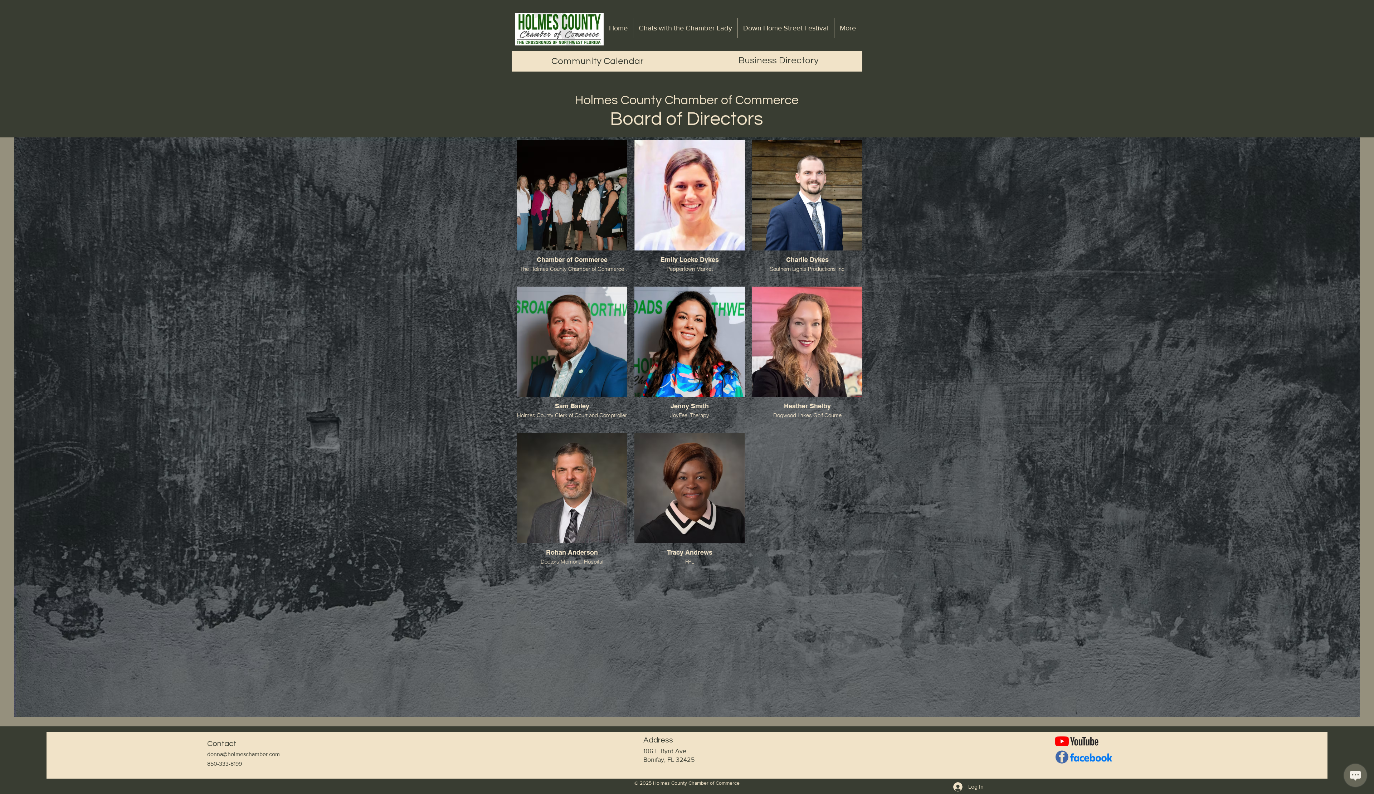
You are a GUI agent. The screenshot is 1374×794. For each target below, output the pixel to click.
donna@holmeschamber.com (243, 754)
